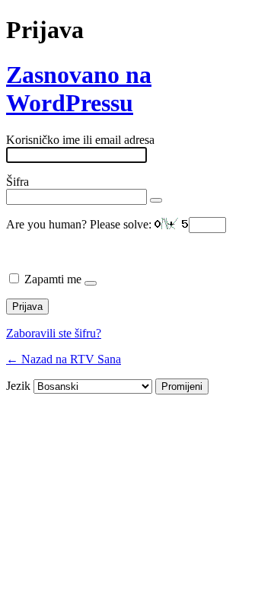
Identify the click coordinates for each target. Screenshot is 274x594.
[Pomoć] (90, 283)
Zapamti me (52, 279)
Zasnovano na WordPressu (78, 89)
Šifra (17, 181)
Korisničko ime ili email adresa (80, 139)
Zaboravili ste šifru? (53, 333)
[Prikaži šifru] (156, 200)
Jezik (18, 385)
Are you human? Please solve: (80, 224)
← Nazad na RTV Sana (63, 359)
